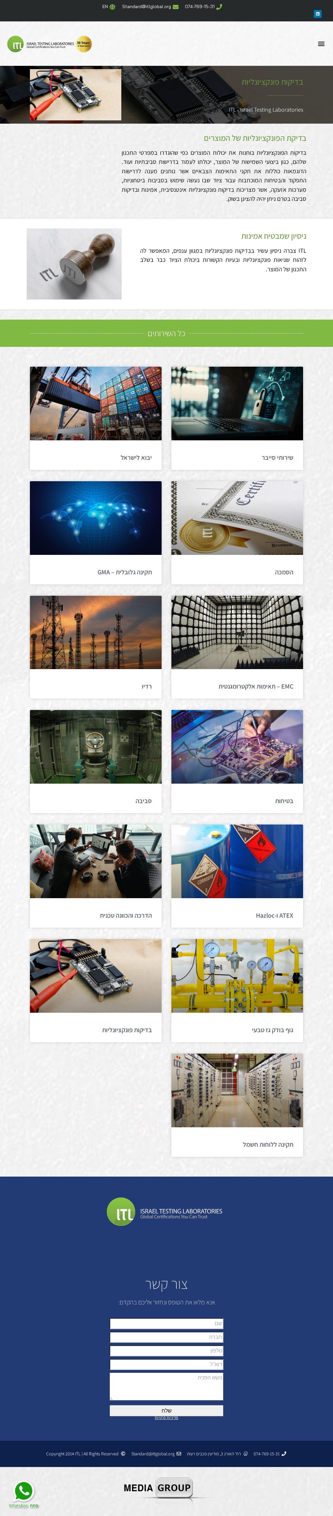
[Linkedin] (318, 14)
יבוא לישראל (136, 457)
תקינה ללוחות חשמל (268, 1144)
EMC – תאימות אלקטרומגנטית (256, 686)
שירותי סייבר (277, 457)
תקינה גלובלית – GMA (125, 572)
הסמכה (284, 572)
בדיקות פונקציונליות (127, 1030)
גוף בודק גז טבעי (272, 1030)
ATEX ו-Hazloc (274, 915)
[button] (321, 43)
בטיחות (284, 801)
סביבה (144, 801)
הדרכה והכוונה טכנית (126, 915)
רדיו (147, 686)
